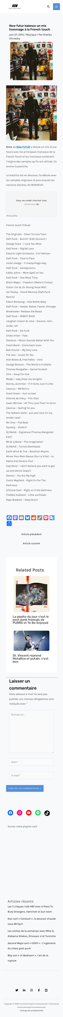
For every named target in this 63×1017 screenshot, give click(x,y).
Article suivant (31, 543)
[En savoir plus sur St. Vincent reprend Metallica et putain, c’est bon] (32, 640)
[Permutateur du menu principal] (56, 6)
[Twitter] (16, 990)
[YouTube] (46, 990)
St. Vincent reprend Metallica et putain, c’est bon (30, 658)
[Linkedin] (24, 990)
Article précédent (31, 534)
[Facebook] (38, 990)
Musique (31, 34)
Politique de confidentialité (31, 1011)
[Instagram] (31, 990)
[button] (48, 7)
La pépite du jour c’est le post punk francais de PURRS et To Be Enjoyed (31, 620)
